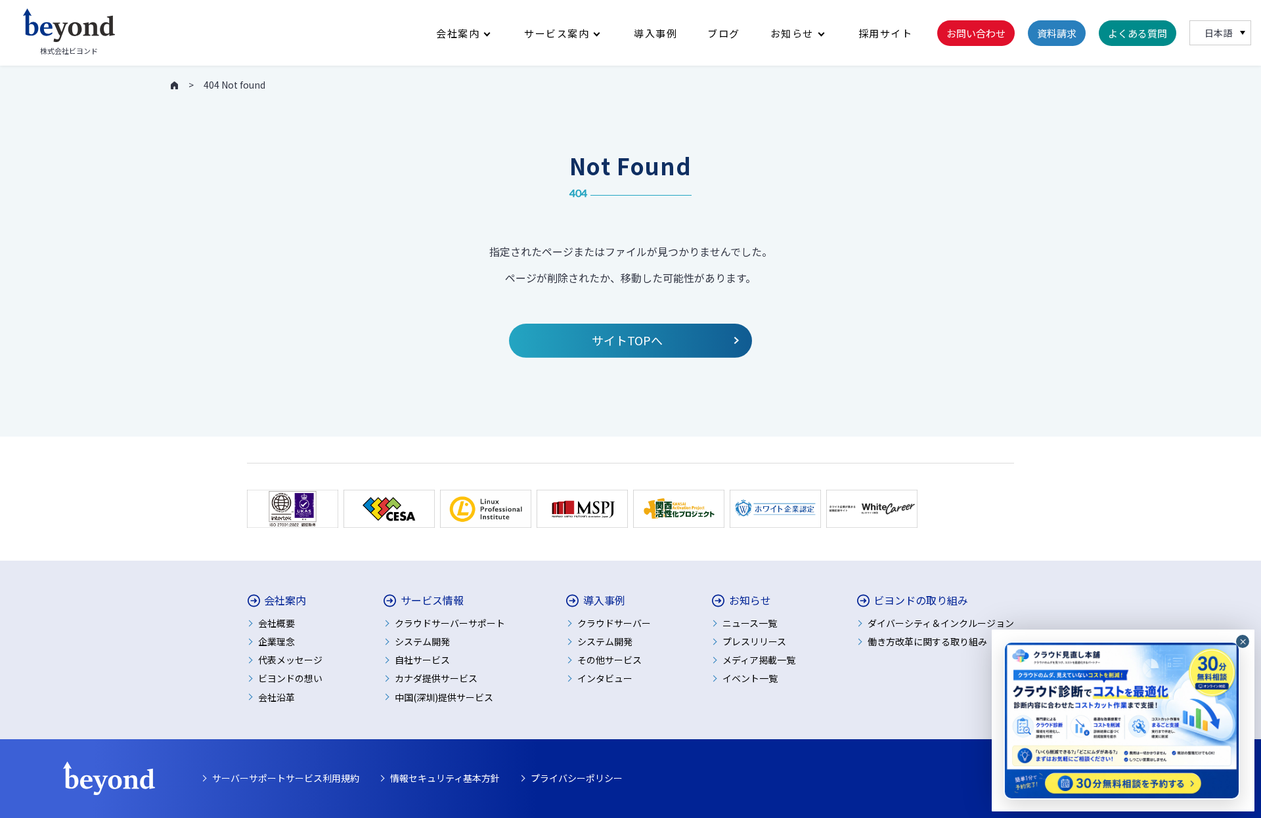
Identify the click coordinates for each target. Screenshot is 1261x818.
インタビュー (604, 678)
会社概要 (276, 623)
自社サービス (422, 659)
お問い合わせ (976, 33)
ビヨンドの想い (290, 678)
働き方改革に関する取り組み (927, 641)
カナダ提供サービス (436, 678)
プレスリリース (754, 641)
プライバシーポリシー (577, 778)
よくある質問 (1137, 33)
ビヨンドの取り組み (921, 600)
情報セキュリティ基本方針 (445, 778)
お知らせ (792, 33)
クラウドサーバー (614, 623)
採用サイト (885, 33)
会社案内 (457, 33)
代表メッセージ (290, 659)
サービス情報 (432, 600)
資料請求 (1056, 33)
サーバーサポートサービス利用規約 (285, 778)
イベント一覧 (750, 678)
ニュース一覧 (749, 623)
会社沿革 (276, 697)
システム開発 (422, 641)
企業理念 (276, 641)
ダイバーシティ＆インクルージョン (941, 623)
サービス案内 (556, 33)
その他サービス (609, 659)
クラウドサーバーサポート (450, 623)
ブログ (723, 33)
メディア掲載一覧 (758, 659)
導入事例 (655, 33)
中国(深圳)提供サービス (444, 697)
